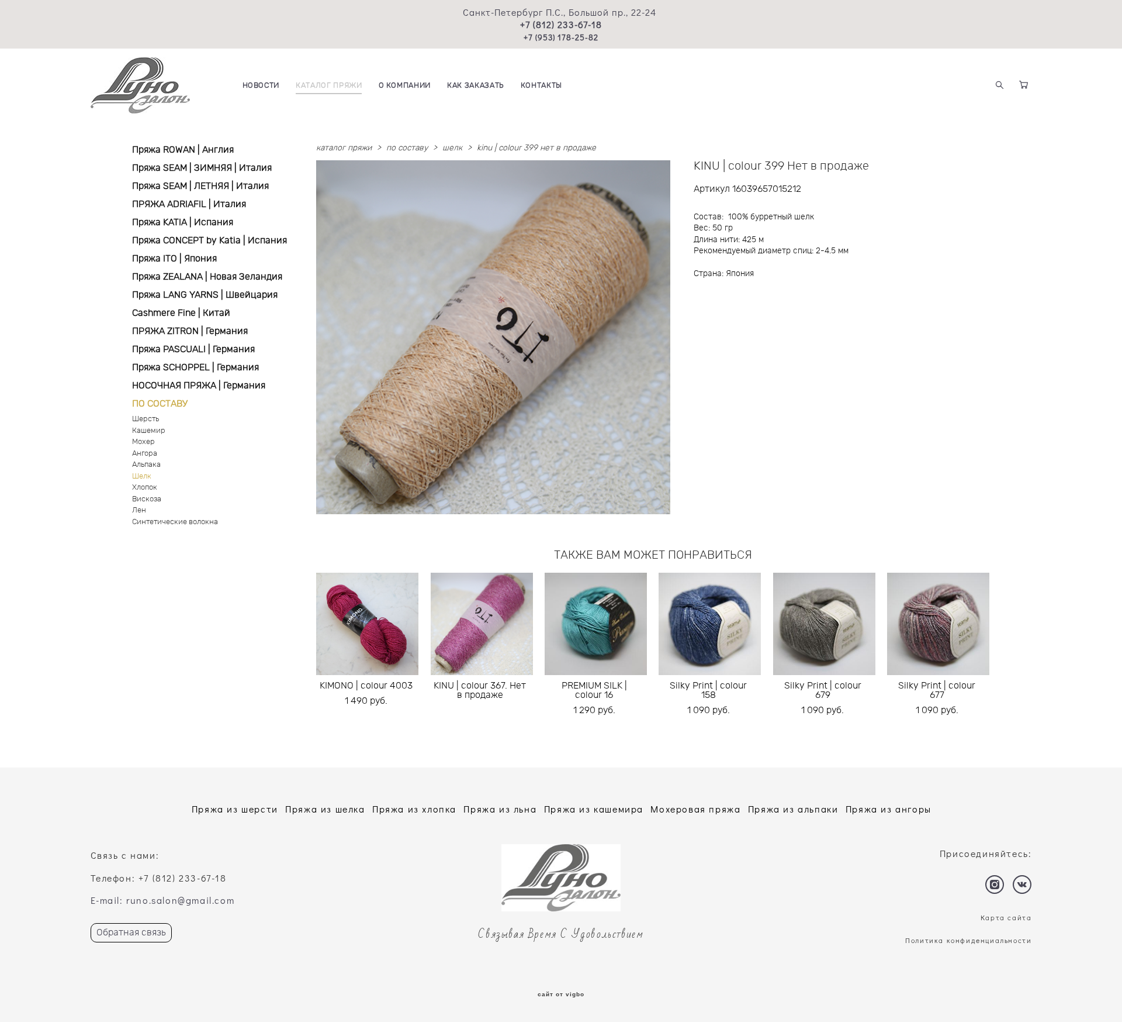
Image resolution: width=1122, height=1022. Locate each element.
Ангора (144, 453)
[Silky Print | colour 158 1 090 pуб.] (710, 624)
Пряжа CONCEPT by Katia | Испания (209, 240)
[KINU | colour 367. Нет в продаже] (482, 624)
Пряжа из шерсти (235, 809)
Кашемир (148, 431)
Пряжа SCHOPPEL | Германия (195, 367)
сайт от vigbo (561, 994)
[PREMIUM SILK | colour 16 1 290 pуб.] (596, 624)
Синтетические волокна (175, 522)
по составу (407, 148)
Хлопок (144, 487)
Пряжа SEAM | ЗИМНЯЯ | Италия (202, 168)
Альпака (146, 465)
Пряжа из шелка (325, 809)
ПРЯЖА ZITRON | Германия (190, 331)
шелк (452, 148)
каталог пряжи (344, 148)
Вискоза (146, 499)
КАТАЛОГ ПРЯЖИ (329, 86)
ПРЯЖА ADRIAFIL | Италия (189, 204)
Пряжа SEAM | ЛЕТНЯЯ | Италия (200, 186)
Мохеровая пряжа (695, 809)
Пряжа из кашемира (593, 809)
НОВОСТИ (261, 86)
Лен (139, 510)
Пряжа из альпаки (793, 809)
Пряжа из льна (499, 809)
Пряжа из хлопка (414, 809)
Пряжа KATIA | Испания (182, 222)
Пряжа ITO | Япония (174, 258)
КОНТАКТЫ (541, 86)
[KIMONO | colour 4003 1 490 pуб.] (367, 624)
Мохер (143, 442)
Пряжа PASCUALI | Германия (193, 349)
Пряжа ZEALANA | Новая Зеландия (207, 276)
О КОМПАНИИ (405, 86)
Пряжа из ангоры (888, 809)
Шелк (141, 476)
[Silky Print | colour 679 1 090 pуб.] (824, 624)
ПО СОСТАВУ (160, 403)
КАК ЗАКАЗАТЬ (475, 86)
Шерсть (145, 419)
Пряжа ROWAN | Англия (183, 149)
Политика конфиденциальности (968, 940)
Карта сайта (1006, 917)
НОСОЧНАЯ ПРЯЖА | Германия (198, 385)
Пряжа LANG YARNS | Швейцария (205, 295)
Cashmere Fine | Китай (181, 313)
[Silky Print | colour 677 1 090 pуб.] (938, 624)
